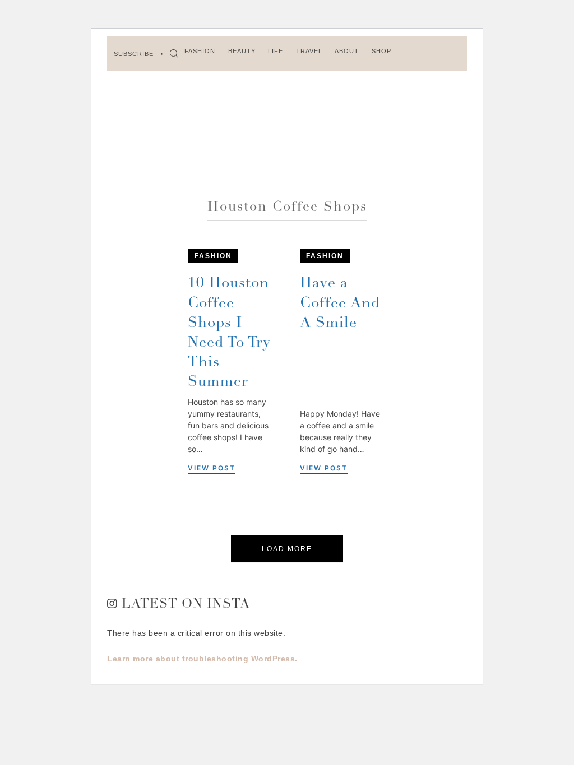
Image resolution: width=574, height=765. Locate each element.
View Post (211, 468)
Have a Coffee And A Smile (340, 303)
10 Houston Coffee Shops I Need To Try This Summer (229, 333)
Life (275, 51)
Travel (309, 51)
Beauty (242, 51)
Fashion (199, 51)
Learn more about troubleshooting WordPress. (202, 658)
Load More (287, 549)
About (347, 51)
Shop (381, 51)
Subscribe (134, 53)
